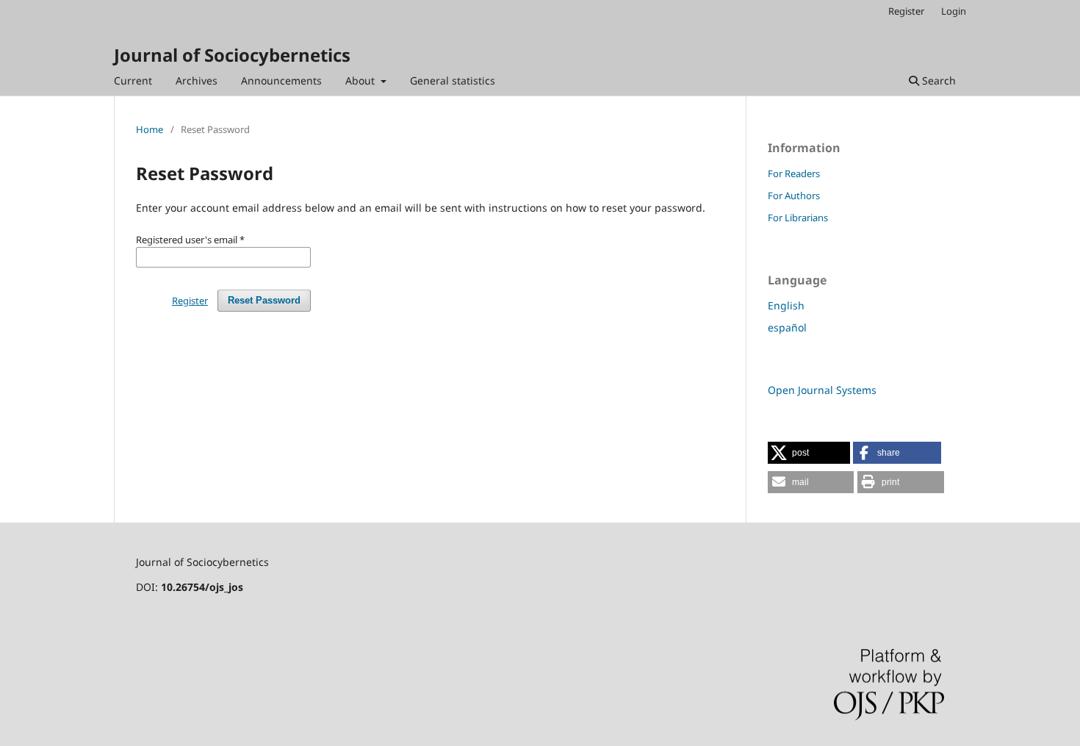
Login (953, 11)
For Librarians (798, 217)
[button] (809, 453)
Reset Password (264, 300)
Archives (196, 80)
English (786, 305)
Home (149, 129)
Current (133, 80)
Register (906, 11)
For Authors (794, 195)
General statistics (452, 80)
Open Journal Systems (822, 390)
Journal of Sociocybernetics (232, 55)
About (361, 80)
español (787, 327)
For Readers (794, 173)
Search (937, 80)
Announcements (281, 80)
